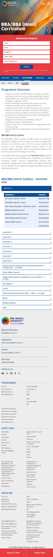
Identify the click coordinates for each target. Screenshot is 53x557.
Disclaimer (5, 483)
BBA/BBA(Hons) (7, 395)
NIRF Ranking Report (8, 509)
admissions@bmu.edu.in (12, 343)
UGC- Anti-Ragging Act (9, 524)
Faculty (15, 78)
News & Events (31, 472)
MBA (28, 395)
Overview (5, 78)
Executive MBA (31, 402)
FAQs (28, 449)
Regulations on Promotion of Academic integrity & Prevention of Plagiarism (33, 466)
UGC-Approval (6, 448)
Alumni (28, 457)
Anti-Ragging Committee (30, 516)
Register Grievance (33, 528)
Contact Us (5, 443)
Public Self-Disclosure (9, 504)
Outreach (29, 439)
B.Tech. (4, 386)
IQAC (28, 497)
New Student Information (30, 476)
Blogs (28, 452)
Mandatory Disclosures (5, 500)
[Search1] (44, 4)
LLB (27, 392)
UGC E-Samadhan (7, 481)
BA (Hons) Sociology (8, 409)
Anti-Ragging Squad (8, 521)
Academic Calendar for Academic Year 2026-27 (33, 537)
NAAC (28, 502)
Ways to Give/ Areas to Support (33, 443)
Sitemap (29, 484)
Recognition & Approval (31, 481)
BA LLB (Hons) (6, 389)
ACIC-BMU (4, 432)
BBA (17, 83)
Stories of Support (32, 447)
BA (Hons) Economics (8, 414)
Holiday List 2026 (32, 542)
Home (3, 83)
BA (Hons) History (7, 419)
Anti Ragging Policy (33, 512)
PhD (27, 399)
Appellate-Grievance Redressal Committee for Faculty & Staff (34, 523)
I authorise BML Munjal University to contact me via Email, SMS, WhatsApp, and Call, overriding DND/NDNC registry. (26, 71)
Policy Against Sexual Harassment (8, 527)
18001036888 (7, 362)
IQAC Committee (32, 499)
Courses (10, 83)
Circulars (4, 497)
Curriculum (27, 78)
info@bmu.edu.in (9, 333)
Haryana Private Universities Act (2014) (34, 531)
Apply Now (40, 552)
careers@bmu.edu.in (10, 352)
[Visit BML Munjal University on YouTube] (2, 373)
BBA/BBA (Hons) (38, 156)
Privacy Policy (6, 478)
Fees (28, 455)
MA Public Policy (7, 422)
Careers (4, 445)
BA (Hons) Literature (8, 417)
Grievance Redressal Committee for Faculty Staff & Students (9, 533)
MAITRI (4, 435)
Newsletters (5, 486)
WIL (27, 404)
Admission (40, 78)
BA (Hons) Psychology (9, 411)
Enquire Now (13, 552)
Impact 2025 (5, 538)
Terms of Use (31, 487)
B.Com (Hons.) (31, 389)
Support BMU (31, 437)
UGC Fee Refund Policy (9, 507)
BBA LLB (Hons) (6, 392)
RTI (27, 509)
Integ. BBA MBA (32, 386)
